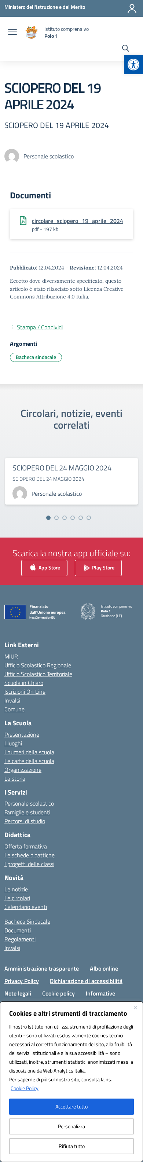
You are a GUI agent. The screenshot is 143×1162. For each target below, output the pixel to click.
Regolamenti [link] (20, 939)
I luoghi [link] (13, 743)
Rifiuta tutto (72, 1146)
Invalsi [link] (12, 700)
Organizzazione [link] (22, 769)
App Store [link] (48, 567)
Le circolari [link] (17, 898)
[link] (133, 64)
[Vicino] (135, 1007)
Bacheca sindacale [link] (36, 357)
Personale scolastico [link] (29, 803)
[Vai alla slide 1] (48, 518)
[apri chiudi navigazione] (12, 32)
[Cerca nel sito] (125, 49)
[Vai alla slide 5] (80, 518)
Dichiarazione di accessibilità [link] (86, 980)
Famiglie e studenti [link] (27, 812)
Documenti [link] (17, 930)
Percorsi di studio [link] (24, 821)
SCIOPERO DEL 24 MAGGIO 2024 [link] (61, 467)
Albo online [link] (104, 968)
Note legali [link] (17, 993)
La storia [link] (14, 778)
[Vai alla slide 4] (72, 518)
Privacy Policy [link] (21, 980)
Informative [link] (100, 993)
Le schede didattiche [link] (29, 855)
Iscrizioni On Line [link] (24, 691)
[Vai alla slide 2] (56, 518)
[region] (71, 1081)
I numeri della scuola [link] (29, 752)
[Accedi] (132, 8)
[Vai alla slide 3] (64, 518)
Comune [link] (14, 709)
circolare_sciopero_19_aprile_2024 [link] (77, 220)
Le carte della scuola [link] (29, 760)
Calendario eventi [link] (25, 906)
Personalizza (71, 1126)
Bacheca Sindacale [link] (27, 921)
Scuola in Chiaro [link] (23, 682)
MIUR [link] (11, 656)
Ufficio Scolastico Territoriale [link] (38, 674)
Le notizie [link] (16, 889)
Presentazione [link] (21, 734)
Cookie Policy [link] (24, 1088)
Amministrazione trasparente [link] (41, 968)
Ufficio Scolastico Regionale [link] (37, 665)
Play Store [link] (102, 567)
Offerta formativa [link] (25, 846)
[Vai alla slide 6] (89, 518)
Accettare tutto (71, 1106)
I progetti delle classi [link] (29, 863)
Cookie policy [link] (58, 993)
